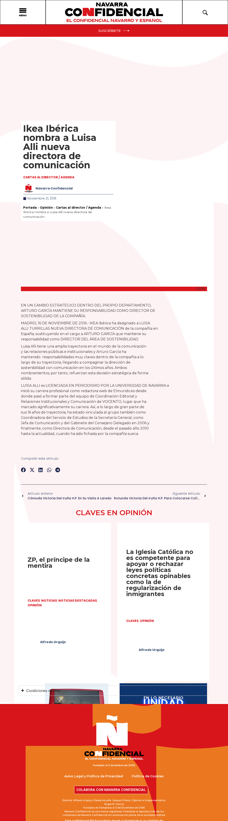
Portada (30, 207)
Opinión (46, 207)
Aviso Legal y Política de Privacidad (93, 776)
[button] (23, 470)
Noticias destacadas (77, 600)
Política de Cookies (148, 776)
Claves (34, 600)
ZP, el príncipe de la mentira (59, 562)
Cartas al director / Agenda (48, 177)
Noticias (49, 600)
